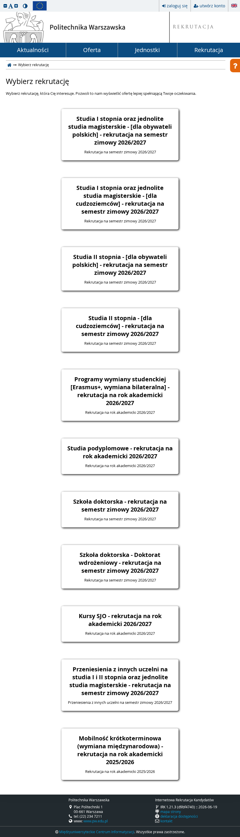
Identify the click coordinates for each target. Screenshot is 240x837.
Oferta (92, 50)
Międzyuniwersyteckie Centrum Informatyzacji (96, 831)
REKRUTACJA (194, 27)
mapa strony (170, 811)
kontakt (166, 821)
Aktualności (33, 50)
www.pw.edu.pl (95, 821)
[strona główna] (9, 64)
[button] (5, 5)
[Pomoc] (235, 65)
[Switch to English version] (234, 4)
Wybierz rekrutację (37, 81)
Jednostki (147, 50)
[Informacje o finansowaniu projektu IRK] (40, 6)
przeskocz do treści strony (1, 1)
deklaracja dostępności (179, 816)
